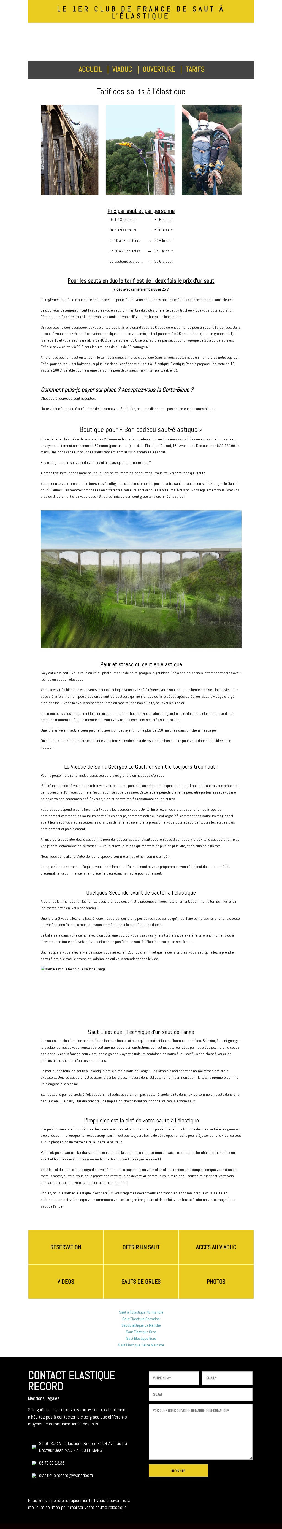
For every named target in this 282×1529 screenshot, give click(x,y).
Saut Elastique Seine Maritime (141, 1345)
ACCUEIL (91, 69)
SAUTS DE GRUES (141, 1281)
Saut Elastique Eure (141, 1338)
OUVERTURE (160, 69)
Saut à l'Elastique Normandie (141, 1312)
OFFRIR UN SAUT (141, 1247)
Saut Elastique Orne (141, 1331)
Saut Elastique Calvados (141, 1318)
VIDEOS (66, 1281)
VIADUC (123, 69)
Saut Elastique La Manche (141, 1325)
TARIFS (196, 69)
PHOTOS (216, 1281)
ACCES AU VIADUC (216, 1247)
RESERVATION (65, 1247)
